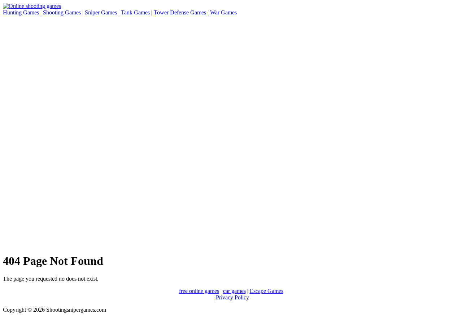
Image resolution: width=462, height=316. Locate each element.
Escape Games (266, 291)
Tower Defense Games (180, 12)
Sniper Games (101, 12)
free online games (199, 291)
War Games (223, 12)
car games (234, 291)
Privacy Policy (232, 297)
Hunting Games (21, 12)
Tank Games (135, 12)
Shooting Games (62, 12)
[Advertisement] (32, 130)
